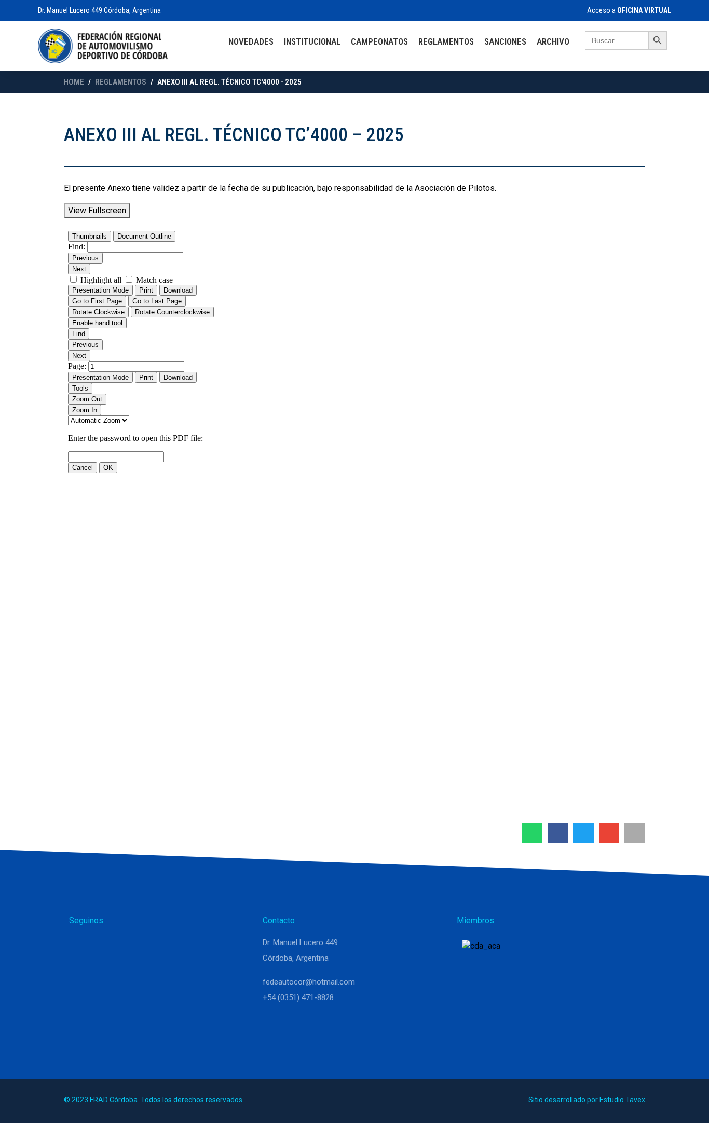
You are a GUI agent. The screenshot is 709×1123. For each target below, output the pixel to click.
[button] (532, 833)
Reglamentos (446, 41)
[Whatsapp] (81, 947)
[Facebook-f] (131, 947)
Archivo (553, 41)
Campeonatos (379, 41)
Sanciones (505, 41)
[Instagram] (106, 947)
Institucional (312, 41)
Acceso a (628, 10)
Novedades (251, 41)
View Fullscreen (97, 210)
